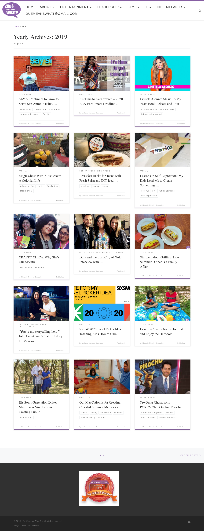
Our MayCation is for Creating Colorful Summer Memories (100, 404)
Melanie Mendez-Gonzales (32, 123)
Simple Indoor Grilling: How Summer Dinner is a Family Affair (159, 262)
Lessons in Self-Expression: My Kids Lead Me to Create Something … (161, 180)
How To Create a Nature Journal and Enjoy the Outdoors (161, 331)
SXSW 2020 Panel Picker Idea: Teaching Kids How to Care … (100, 331)
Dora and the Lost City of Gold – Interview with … (101, 259)
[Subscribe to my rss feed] (189, 522)
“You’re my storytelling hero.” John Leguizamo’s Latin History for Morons (40, 336)
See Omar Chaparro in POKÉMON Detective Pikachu (161, 404)
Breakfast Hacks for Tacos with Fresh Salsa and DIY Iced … (100, 178)
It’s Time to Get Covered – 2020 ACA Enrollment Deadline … (101, 101)
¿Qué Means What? (31, 521)
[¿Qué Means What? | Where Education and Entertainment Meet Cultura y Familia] (11, 9)
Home (16, 26)
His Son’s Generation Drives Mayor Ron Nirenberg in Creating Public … (38, 407)
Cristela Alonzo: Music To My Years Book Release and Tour (160, 101)
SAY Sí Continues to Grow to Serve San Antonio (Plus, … (39, 101)
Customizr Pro (33, 525)
